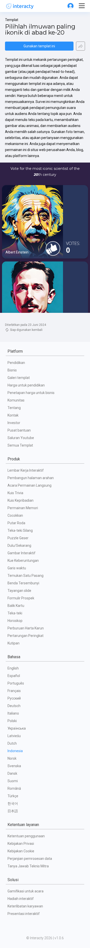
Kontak (13, 415)
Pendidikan (16, 363)
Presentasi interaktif (24, 914)
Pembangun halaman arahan (31, 478)
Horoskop (15, 621)
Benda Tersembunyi (23, 583)
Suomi (13, 781)
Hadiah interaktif (21, 899)
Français (14, 691)
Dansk (12, 773)
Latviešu (14, 736)
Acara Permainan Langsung (30, 485)
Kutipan (14, 643)
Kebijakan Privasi (21, 844)
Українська (17, 728)
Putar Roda (16, 523)
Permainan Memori (23, 508)
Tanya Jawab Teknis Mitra (28, 866)
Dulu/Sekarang (19, 546)
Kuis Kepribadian (21, 500)
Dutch (12, 743)
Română (14, 788)
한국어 (13, 803)
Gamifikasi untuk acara (26, 891)
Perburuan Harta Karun (26, 628)
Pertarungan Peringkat (26, 636)
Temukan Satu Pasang (26, 576)
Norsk (12, 758)
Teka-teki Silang (20, 530)
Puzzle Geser (18, 538)
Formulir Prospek (21, 598)
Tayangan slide (19, 591)
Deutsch (14, 706)
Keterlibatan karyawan (25, 906)
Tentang (14, 408)
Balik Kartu (16, 606)
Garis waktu (17, 568)
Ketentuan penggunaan (26, 836)
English (13, 668)
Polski (12, 721)
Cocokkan (15, 515)
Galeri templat (19, 378)
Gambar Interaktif (22, 553)
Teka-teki (15, 613)
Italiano (13, 713)
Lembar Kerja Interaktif (26, 470)
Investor (14, 423)
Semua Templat (20, 445)
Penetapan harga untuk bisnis (31, 393)
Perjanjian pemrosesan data (30, 859)
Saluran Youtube (21, 438)
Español (14, 676)
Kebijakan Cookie (21, 851)
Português (16, 683)
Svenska (14, 766)
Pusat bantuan (19, 430)
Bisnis (12, 370)
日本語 (13, 811)
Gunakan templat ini (39, 46)
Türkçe (13, 796)
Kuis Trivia (15, 493)
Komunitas (16, 400)
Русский (14, 698)
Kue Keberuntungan (23, 561)
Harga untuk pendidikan (26, 385)
